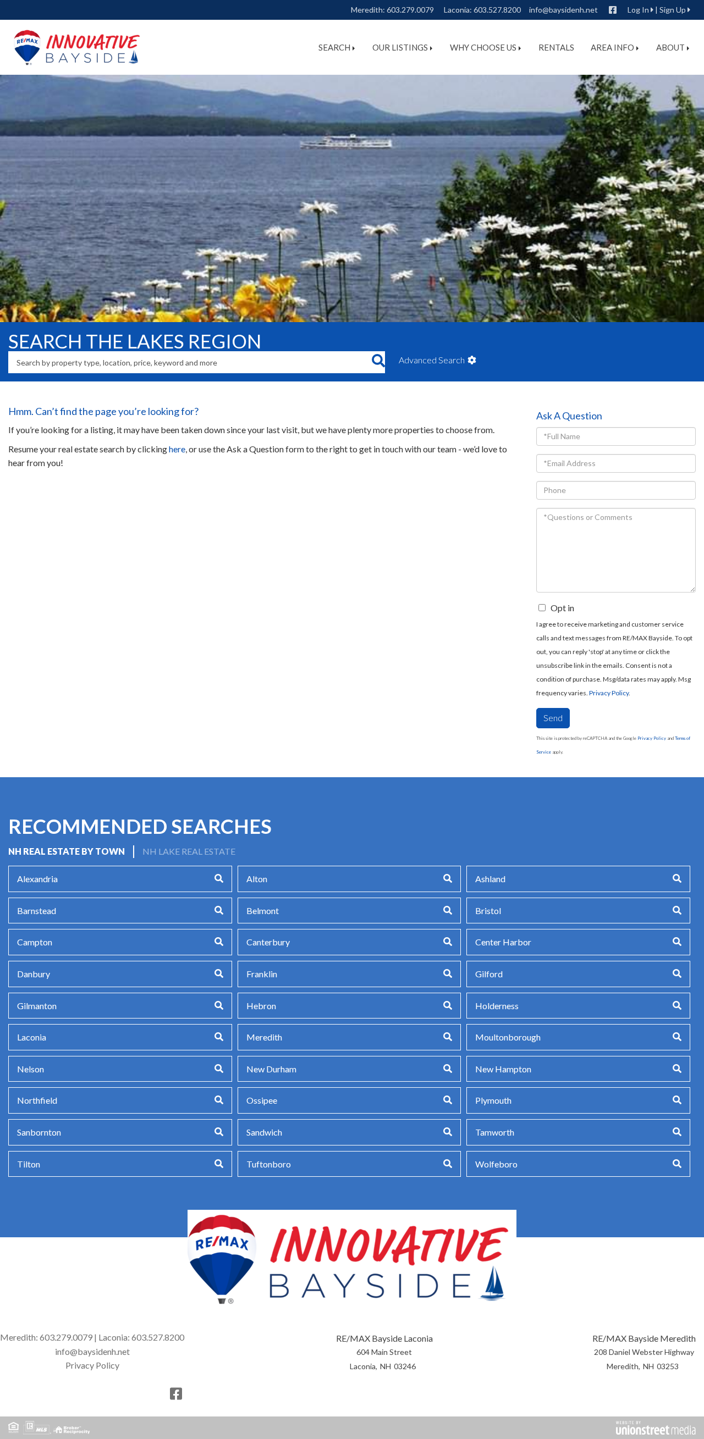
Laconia (31, 1037)
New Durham (271, 1069)
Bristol (488, 910)
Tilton (28, 1164)
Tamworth (494, 1132)
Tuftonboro (268, 1164)
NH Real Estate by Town (66, 851)
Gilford (489, 973)
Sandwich (264, 1132)
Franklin (261, 973)
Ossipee (261, 1100)
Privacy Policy (609, 693)
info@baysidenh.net (563, 9)
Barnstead (36, 910)
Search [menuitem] (334, 47)
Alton (256, 878)
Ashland (490, 878)
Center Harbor (503, 942)
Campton (34, 942)
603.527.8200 (497, 9)
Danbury (33, 973)
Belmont (262, 910)
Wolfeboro (496, 1164)
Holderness (497, 1005)
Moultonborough (508, 1037)
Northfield (37, 1100)
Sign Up (672, 9)
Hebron (261, 1005)
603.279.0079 (410, 9)
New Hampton (503, 1069)
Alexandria (37, 878)
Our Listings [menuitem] (400, 47)
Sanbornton (39, 1132)
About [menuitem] (670, 47)
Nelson (30, 1069)
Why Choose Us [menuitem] (483, 47)
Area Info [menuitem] (612, 47)
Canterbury (268, 942)
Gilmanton (37, 1005)
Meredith (264, 1037)
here (177, 449)
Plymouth (493, 1100)
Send (553, 717)
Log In (638, 9)
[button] (378, 362)
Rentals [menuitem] (556, 47)
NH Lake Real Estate (188, 851)
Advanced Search (432, 360)
